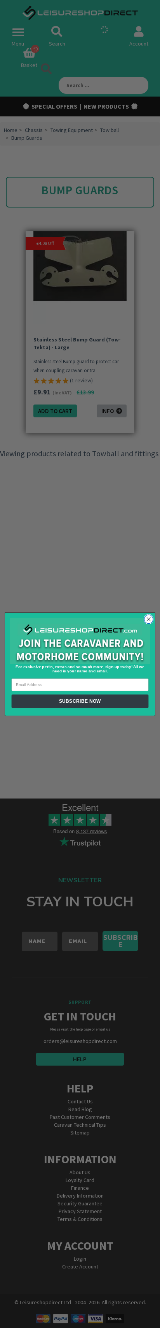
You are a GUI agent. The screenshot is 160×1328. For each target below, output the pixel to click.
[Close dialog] (148, 619)
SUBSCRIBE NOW (80, 701)
